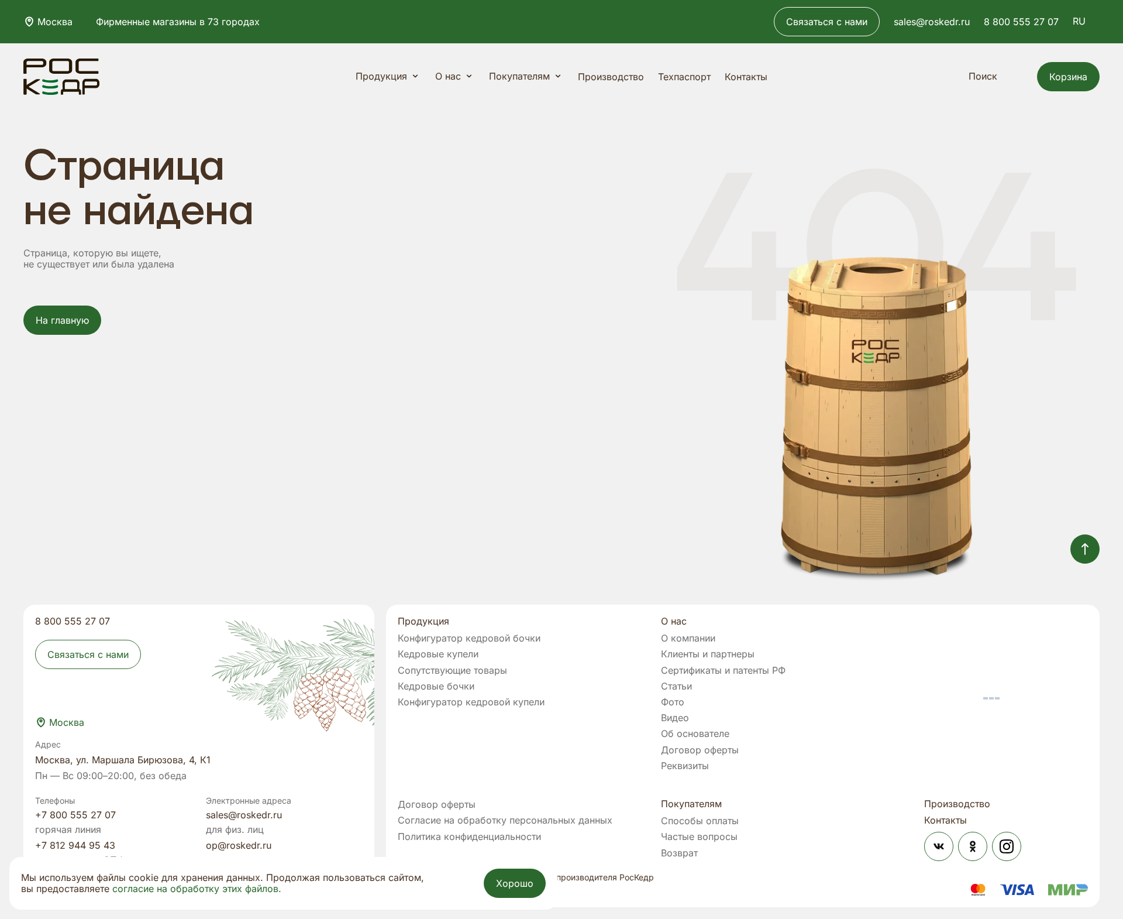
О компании (688, 638)
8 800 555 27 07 (1021, 21)
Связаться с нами (826, 22)
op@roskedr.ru (238, 845)
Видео (675, 717)
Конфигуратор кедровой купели (471, 702)
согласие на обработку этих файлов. (196, 888)
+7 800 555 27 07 (75, 814)
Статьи (676, 686)
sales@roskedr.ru (932, 21)
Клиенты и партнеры (708, 654)
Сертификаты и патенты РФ (723, 670)
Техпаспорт (684, 76)
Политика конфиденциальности (469, 836)
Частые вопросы (699, 836)
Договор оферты (700, 750)
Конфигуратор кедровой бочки (469, 638)
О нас (448, 76)
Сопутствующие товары (452, 670)
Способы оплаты (700, 821)
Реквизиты (685, 765)
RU (1079, 21)
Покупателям (519, 76)
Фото (672, 702)
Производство (611, 76)
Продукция (381, 76)
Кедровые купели (438, 654)
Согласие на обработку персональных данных (505, 820)
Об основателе (695, 733)
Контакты (746, 76)
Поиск (983, 76)
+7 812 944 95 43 (75, 845)
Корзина (1068, 77)
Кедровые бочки (436, 686)
